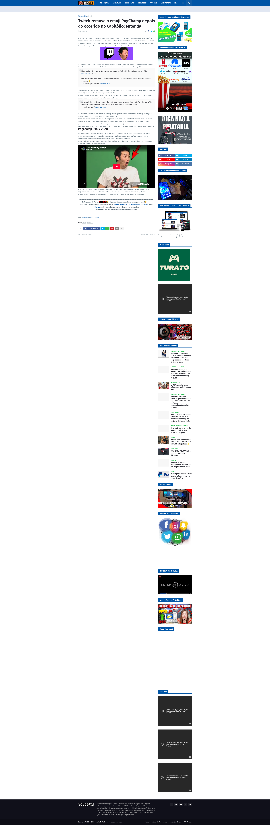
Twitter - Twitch (85, 217)
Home (147, 822)
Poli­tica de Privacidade (159, 822)
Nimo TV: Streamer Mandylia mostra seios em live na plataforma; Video (181, 464)
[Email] (117, 228)
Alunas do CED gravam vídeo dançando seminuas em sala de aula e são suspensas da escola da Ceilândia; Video (181, 357)
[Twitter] (151, 31)
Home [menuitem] (99, 3)
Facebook (123, 204)
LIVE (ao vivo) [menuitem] (166, 3)
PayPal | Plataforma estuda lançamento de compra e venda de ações (181, 476)
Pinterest (97, 207)
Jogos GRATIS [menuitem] (129, 3)
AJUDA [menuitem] (106, 3)
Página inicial (82, 16)
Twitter (116, 204)
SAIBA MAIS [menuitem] (117, 3)
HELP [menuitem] (176, 3)
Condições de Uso (175, 822)
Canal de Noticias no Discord (138, 204)
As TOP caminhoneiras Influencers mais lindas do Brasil (181, 387)
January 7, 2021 (100, 107)
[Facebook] (148, 31)
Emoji (90, 16)
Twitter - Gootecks (94, 217)
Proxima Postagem (147, 234)
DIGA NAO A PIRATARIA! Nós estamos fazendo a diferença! (181, 453)
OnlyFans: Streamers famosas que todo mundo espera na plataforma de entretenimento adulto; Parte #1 (180, 373)
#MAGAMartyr (86, 74)
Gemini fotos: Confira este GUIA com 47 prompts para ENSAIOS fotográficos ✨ (181, 441)
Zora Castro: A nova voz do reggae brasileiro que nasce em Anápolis (181, 430)
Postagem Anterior (85, 234)
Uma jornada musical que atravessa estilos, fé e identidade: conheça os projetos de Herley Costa (180, 417)
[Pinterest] (112, 228)
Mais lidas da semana (168, 346)
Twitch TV (90, 223)
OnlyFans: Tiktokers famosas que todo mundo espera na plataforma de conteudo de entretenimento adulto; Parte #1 (180, 401)
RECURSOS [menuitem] (142, 3)
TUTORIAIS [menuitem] (153, 3)
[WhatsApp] (154, 31)
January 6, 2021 (104, 84)
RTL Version (188, 822)
